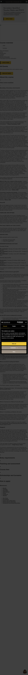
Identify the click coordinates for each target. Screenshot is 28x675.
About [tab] (22, 326)
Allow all (14, 343)
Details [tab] (14, 326)
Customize (13, 347)
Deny (14, 351)
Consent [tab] (5, 326)
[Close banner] (25, 322)
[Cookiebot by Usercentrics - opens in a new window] (17, 322)
